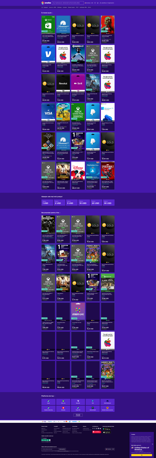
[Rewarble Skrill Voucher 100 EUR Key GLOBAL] (78, 81)
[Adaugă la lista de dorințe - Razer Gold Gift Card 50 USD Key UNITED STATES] (53, 363)
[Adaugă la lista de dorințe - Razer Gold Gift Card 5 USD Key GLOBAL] (82, 275)
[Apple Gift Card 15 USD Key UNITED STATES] (108, 52)
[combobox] (68, 3)
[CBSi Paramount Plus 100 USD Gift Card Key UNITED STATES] (63, 140)
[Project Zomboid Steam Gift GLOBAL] (93, 81)
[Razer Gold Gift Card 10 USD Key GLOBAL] (93, 23)
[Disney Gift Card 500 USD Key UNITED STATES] (78, 169)
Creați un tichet (65, 431)
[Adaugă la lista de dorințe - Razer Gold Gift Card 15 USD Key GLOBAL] (97, 304)
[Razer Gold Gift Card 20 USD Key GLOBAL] (78, 23)
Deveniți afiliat (74, 431)
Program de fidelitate (57, 431)
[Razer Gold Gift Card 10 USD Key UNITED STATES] (48, 339)
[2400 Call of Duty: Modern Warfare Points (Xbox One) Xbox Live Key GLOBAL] (108, 281)
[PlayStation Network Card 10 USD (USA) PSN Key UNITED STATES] (93, 368)
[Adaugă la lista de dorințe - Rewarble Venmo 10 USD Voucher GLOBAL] (53, 47)
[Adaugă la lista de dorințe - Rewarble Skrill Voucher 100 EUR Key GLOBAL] (82, 76)
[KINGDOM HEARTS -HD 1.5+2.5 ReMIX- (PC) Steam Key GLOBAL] (48, 140)
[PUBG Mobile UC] (63, 281)
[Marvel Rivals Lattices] (63, 310)
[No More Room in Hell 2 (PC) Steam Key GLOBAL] (108, 23)
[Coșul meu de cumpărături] (97, 3)
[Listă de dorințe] (95, 3)
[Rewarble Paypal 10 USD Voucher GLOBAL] (93, 140)
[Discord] (98, 428)
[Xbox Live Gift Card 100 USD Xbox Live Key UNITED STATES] (48, 23)
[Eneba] (46, 2)
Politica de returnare (66, 432)
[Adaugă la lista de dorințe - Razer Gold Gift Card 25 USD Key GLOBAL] (53, 76)
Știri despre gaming (75, 428)
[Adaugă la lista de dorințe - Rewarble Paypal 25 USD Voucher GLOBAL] (97, 105)
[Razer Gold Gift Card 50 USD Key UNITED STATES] (48, 368)
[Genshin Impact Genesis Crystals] (93, 339)
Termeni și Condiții (85, 454)
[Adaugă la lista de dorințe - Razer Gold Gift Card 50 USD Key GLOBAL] (67, 363)
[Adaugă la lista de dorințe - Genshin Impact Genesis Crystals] (97, 334)
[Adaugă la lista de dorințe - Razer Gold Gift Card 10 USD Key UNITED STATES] (53, 334)
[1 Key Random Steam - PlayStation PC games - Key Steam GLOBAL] (63, 252)
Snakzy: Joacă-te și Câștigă (77, 432)
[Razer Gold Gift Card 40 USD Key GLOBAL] (108, 140)
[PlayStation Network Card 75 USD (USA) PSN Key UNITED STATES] (93, 169)
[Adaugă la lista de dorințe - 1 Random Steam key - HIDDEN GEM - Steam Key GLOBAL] (52, 305)
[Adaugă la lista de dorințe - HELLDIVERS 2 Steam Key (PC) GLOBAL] (67, 105)
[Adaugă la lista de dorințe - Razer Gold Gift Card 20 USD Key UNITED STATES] (67, 334)
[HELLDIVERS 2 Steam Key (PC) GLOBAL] (63, 110)
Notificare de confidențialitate (94, 454)
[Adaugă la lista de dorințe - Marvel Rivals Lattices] (67, 305)
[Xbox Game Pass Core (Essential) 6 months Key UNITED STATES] (78, 110)
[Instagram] (96, 428)
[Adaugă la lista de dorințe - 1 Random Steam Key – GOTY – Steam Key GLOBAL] (82, 134)
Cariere (42, 431)
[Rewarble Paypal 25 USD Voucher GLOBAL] (93, 110)
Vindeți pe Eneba (86, 428)
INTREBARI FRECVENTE (67, 428)
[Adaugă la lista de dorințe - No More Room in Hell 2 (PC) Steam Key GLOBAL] (112, 18)
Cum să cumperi (57, 428)
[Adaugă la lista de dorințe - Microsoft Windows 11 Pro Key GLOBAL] (112, 105)
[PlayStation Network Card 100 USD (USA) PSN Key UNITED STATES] (78, 339)
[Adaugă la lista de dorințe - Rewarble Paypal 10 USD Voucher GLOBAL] (97, 134)
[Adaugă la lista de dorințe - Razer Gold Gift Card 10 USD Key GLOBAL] (97, 18)
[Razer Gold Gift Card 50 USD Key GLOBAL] (63, 368)
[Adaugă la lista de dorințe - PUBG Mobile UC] (67, 275)
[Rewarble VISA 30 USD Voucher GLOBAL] (48, 110)
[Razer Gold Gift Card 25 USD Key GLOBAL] (48, 81)
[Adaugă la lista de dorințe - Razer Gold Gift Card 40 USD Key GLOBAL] (112, 134)
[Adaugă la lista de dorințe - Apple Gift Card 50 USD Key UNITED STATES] (112, 334)
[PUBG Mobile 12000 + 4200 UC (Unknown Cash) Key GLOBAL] (63, 169)
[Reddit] (100, 428)
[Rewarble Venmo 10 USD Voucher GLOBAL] (48, 52)
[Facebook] (93, 428)
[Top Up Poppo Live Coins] (78, 310)
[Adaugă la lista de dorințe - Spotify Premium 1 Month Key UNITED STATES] (112, 305)
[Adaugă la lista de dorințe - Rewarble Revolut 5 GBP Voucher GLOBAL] (67, 76)
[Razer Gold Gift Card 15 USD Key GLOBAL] (93, 310)
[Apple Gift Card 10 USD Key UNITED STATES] (63, 52)
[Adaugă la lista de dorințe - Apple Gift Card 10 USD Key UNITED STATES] (67, 47)
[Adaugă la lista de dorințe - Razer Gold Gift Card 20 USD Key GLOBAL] (82, 18)
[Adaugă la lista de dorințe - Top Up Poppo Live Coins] (82, 305)
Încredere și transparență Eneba (47, 432)
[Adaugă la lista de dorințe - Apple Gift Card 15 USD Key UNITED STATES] (112, 47)
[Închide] (152, 444)
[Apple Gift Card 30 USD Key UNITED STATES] (108, 81)
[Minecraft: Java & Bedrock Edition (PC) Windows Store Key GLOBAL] (108, 368)
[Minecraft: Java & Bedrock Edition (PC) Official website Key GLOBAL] (93, 252)
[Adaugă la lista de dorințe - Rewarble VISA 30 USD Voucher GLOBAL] (53, 105)
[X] (94, 428)
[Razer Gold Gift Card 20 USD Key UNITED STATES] (63, 339)
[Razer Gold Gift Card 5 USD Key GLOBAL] (78, 281)
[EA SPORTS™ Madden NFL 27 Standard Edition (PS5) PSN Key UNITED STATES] (78, 52)
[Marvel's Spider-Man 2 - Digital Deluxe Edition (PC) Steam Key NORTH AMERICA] (108, 169)
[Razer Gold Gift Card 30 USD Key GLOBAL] (108, 252)
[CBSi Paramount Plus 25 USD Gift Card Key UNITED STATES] (63, 23)
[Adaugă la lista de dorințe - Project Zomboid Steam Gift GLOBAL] (97, 76)
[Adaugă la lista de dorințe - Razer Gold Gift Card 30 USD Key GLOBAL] (112, 246)
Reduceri (55, 432)
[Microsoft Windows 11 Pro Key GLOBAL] (108, 110)
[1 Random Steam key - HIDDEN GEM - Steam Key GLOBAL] (48, 310)
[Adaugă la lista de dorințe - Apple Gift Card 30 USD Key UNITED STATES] (112, 76)
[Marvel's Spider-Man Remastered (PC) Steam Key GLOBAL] (78, 368)
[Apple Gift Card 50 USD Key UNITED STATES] (108, 339)
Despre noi (43, 428)
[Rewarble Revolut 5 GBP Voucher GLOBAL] (63, 81)
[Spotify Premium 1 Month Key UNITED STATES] (108, 310)
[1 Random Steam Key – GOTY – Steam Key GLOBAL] (78, 140)
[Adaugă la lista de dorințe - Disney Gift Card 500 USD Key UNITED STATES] (82, 163)
